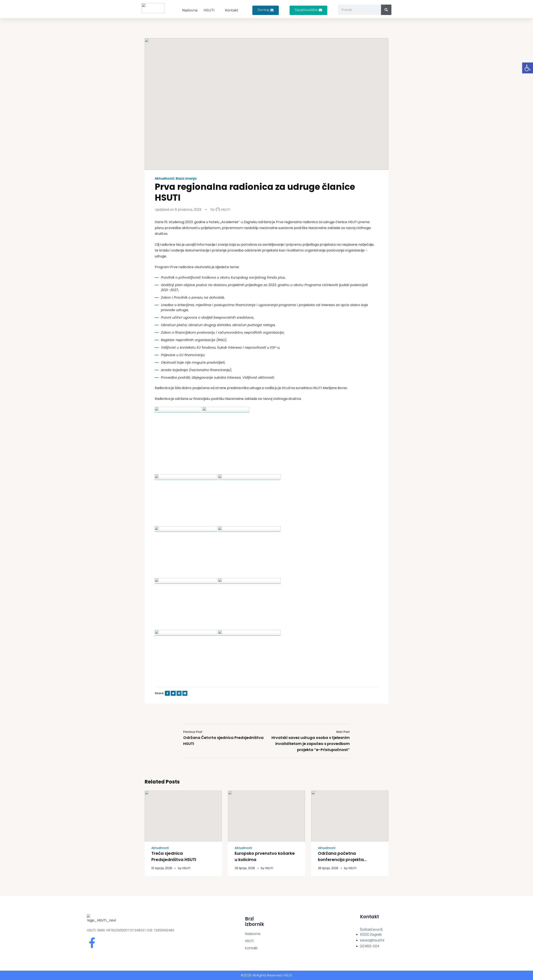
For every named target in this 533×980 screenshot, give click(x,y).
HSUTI (209, 10)
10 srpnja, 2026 (161, 868)
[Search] (386, 10)
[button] (308, 10)
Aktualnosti (164, 178)
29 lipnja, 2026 (245, 868)
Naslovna (189, 10)
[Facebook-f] (92, 942)
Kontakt (231, 10)
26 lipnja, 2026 (328, 868)
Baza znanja (186, 178)
